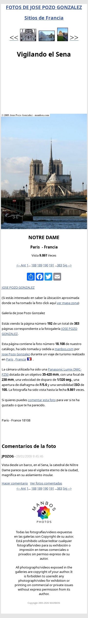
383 (59, 265)
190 (45, 265)
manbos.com (64, 349)
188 (33, 265)
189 (39, 265)
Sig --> (67, 265)
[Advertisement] (44, 87)
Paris (9, 359)
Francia (20, 359)
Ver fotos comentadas (46, 483)
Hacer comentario (15, 483)
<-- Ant (21, 265)
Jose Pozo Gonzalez (16, 354)
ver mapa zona (67, 303)
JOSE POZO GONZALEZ (18, 287)
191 (51, 265)
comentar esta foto (42, 400)
